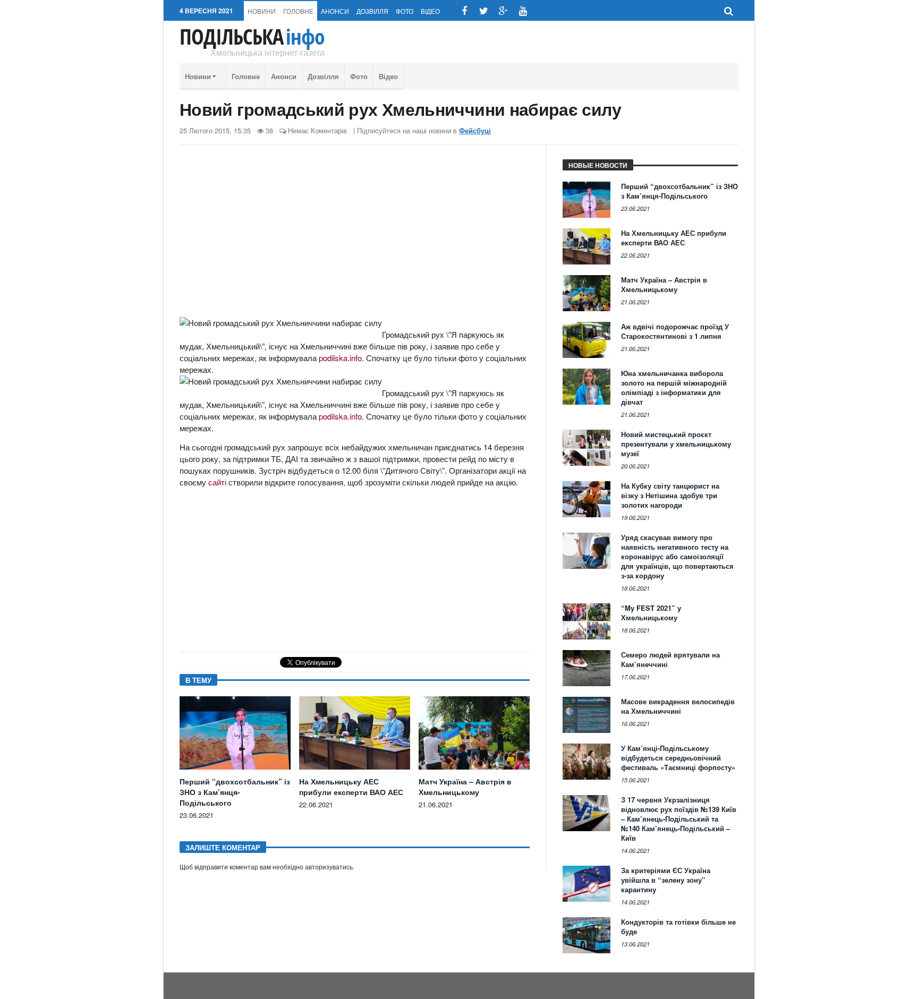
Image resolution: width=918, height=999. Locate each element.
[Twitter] (484, 11)
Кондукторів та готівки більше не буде (678, 926)
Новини (262, 10)
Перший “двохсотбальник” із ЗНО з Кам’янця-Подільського (235, 792)
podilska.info (340, 357)
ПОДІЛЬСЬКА (252, 36)
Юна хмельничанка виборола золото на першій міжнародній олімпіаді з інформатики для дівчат (674, 387)
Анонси (335, 10)
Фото (404, 10)
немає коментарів (317, 130)
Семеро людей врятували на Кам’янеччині (670, 659)
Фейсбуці (475, 130)
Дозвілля (372, 10)
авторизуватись (329, 867)
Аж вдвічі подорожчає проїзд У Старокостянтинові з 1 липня (675, 331)
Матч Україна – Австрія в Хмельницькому (465, 786)
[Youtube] (523, 11)
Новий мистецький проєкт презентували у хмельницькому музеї (676, 443)
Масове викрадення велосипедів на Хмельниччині (678, 706)
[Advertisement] (355, 235)
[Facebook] (464, 11)
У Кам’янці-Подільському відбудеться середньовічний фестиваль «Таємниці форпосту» (678, 757)
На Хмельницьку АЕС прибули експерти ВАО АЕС (351, 786)
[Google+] (503, 11)
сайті (217, 482)
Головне (298, 10)
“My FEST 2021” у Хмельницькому (651, 612)
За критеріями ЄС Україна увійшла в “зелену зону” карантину (665, 879)
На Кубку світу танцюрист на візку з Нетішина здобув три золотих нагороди (670, 495)
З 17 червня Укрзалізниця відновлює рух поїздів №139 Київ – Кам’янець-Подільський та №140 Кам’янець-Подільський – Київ (678, 819)
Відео (430, 10)
